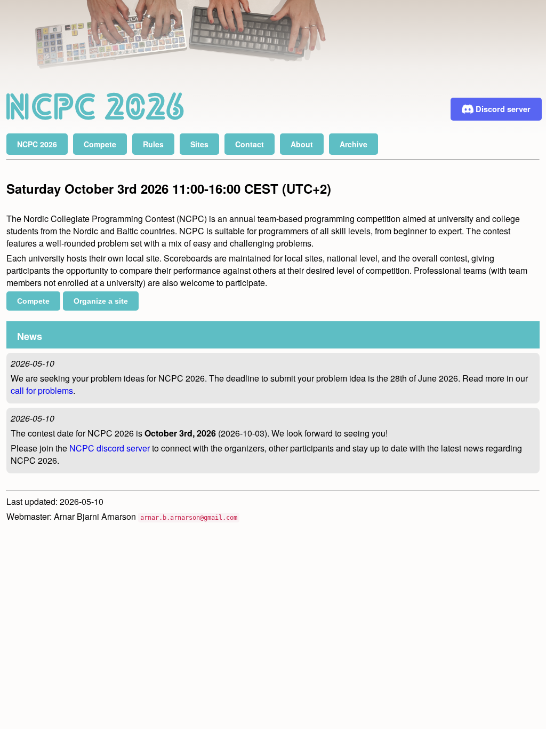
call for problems (42, 390)
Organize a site (101, 301)
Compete (33, 301)
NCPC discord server (109, 448)
